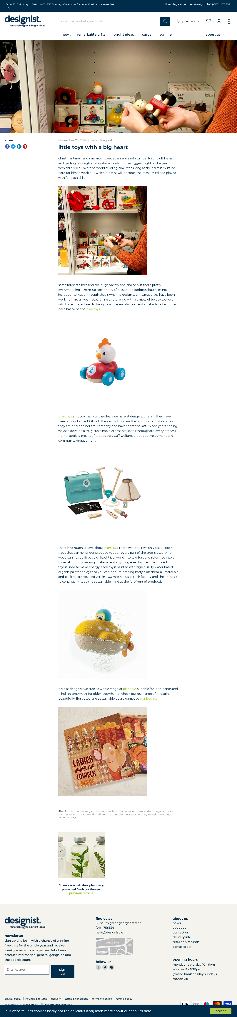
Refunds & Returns (36, 998)
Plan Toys (93, 309)
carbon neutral (79, 811)
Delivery (56, 998)
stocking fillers (96, 814)
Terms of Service (102, 998)
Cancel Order (182, 947)
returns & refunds (186, 942)
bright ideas (124, 34)
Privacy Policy (13, 998)
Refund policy (124, 998)
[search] (109, 21)
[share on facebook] (7, 146)
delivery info (182, 937)
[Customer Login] (219, 21)
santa (80, 814)
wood (152, 814)
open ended (144, 811)
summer (166, 34)
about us (213, 34)
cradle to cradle (116, 811)
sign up (62, 972)
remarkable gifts (91, 34)
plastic (70, 814)
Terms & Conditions (76, 998)
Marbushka (148, 698)
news (177, 923)
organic (160, 811)
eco (131, 811)
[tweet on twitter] (13, 146)
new (66, 34)
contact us (181, 932)
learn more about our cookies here (123, 1011)
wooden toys (67, 817)
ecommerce (52, 1004)
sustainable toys (135, 814)
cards (147, 34)
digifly (68, 1004)
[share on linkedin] (19, 146)
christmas (97, 811)
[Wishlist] (208, 21)
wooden (163, 814)
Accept (221, 1011)
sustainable (115, 814)
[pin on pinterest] (25, 146)
